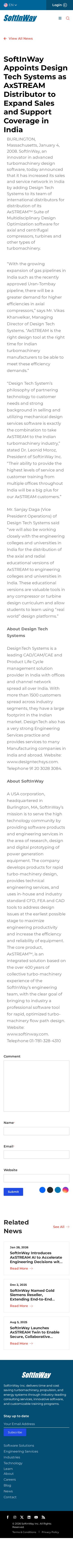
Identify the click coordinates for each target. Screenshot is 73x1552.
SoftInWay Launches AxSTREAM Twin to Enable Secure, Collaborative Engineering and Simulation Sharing (36, 1337)
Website (10, 1170)
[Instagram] (65, 1190)
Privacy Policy (50, 1532)
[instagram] (14, 1517)
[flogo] (36, 1374)
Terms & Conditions (24, 1532)
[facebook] (7, 1517)
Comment (12, 1056)
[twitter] (22, 1517)
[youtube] (36, 1517)
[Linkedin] (58, 1190)
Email (9, 1146)
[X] (50, 1190)
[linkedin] (29, 1517)
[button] (12, 5)
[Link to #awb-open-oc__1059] (68, 18)
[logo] (20, 16)
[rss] (43, 1517)
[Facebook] (42, 1190)
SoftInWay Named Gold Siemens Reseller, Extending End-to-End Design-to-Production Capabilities (32, 1299)
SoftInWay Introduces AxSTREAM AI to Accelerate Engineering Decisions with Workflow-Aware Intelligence (36, 1262)
